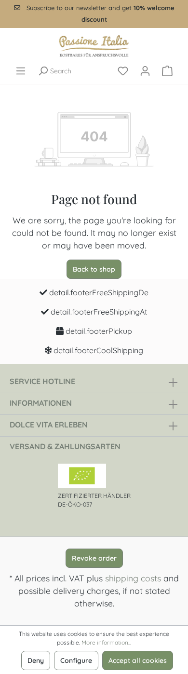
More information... (106, 642)
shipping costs (133, 578)
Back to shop (94, 269)
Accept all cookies (137, 660)
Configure (76, 660)
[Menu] (21, 71)
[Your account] (145, 71)
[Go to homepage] (94, 46)
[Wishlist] (123, 71)
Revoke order (94, 558)
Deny (35, 660)
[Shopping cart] (167, 71)
